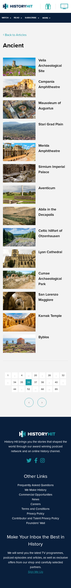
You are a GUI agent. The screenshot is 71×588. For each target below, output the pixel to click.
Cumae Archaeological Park (50, 278)
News (35, 499)
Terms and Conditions (35, 509)
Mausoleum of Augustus (49, 105)
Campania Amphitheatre (49, 84)
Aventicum (46, 188)
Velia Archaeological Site (50, 65)
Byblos (43, 337)
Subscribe (30, 18)
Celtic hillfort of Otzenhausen (50, 233)
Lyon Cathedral (50, 252)
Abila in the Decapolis (47, 212)
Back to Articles (15, 35)
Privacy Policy (35, 513)
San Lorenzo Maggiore (48, 297)
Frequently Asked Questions (36, 485)
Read (16, 18)
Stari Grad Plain (50, 124)
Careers (36, 504)
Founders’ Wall (35, 523)
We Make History (35, 490)
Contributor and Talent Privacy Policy (35, 518)
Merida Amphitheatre (49, 148)
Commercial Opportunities (35, 494)
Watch (5, 18)
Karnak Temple (50, 315)
